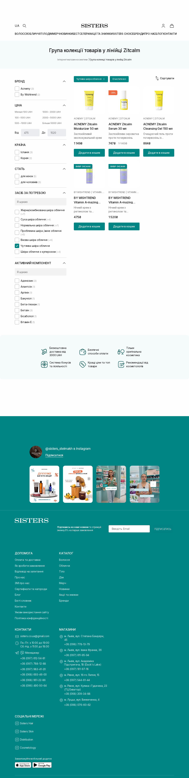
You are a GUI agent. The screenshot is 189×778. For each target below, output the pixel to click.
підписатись (162, 529)
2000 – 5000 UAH (51, 117)
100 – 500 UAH (22, 117)
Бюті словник (23, 600)
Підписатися (54, 455)
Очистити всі (119, 79)
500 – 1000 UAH (23, 123)
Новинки (64, 589)
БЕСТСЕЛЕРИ (81, 33)
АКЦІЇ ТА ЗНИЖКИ (101, 33)
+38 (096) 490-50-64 (33, 685)
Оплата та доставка (27, 559)
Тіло (61, 571)
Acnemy (78, 118)
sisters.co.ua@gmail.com (34, 636)
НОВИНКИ (66, 33)
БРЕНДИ (139, 33)
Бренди (64, 600)
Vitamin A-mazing (99, 192)
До (44, 132)
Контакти (20, 606)
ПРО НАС (150, 33)
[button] (91, 79)
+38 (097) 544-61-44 (77, 680)
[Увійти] (163, 25)
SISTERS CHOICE (123, 33)
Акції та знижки (68, 594)
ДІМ (50, 33)
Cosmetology (28, 747)
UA (17, 26)
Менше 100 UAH (23, 111)
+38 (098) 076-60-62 (77, 704)
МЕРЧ (56, 33)
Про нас (20, 577)
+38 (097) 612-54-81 (32, 658)
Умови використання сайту (32, 612)
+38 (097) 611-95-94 (76, 655)
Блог (17, 594)
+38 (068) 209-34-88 (77, 693)
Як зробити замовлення (30, 565)
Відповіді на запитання (29, 571)
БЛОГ (159, 33)
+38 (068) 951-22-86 (33, 680)
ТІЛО (44, 33)
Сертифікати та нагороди (31, 589)
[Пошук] (24, 25)
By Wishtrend (82, 192)
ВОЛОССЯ (21, 33)
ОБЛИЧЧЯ (34, 33)
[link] (171, 25)
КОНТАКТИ (170, 33)
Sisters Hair (26, 723)
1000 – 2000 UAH (51, 111)
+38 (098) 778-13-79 (77, 644)
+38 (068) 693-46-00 (33, 674)
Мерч (62, 583)
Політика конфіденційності (31, 618)
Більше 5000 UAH (51, 123)
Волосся (64, 559)
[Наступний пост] (153, 484)
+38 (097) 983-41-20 (33, 669)
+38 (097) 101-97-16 (76, 668)
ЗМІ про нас (22, 583)
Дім (61, 577)
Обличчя (64, 565)
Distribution (26, 739)
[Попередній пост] (36, 484)
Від (17, 132)
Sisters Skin (27, 731)
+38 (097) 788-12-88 (33, 663)
